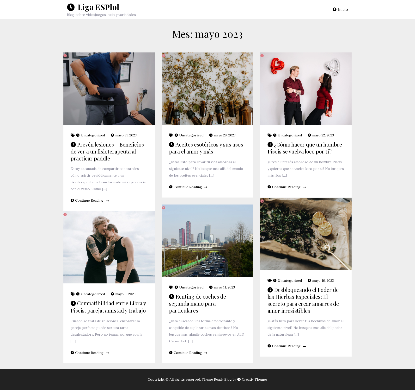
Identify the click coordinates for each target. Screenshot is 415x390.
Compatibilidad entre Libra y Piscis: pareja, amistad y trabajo (108, 307)
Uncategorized (93, 135)
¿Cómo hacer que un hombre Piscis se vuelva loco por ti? (305, 148)
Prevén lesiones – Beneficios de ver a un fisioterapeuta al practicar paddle (107, 151)
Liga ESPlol (97, 7)
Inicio (343, 9)
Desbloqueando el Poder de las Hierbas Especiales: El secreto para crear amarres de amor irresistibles (303, 300)
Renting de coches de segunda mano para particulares (197, 303)
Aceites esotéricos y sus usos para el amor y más (206, 148)
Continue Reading (89, 200)
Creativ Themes (255, 379)
